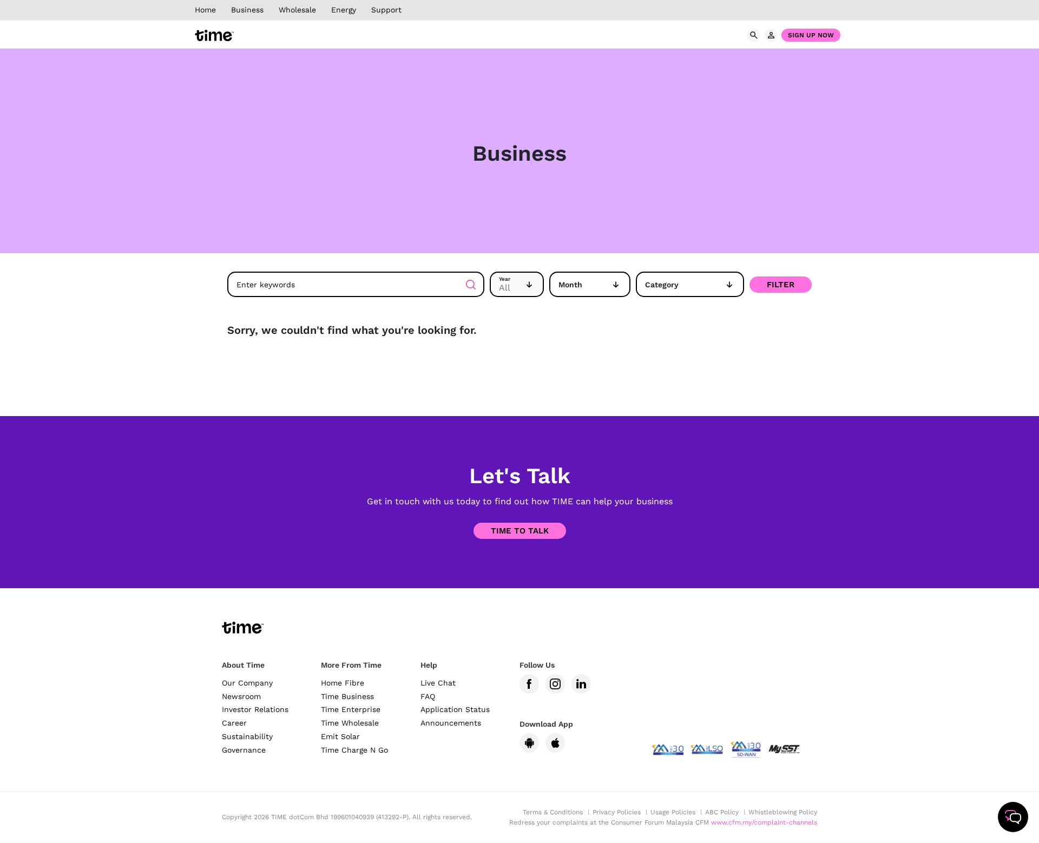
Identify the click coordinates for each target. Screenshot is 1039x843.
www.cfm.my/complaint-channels (764, 822)
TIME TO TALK (520, 531)
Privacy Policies (617, 812)
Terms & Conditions (553, 812)
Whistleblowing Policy (782, 812)
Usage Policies (672, 812)
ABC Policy (722, 812)
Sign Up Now (811, 35)
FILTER (780, 284)
